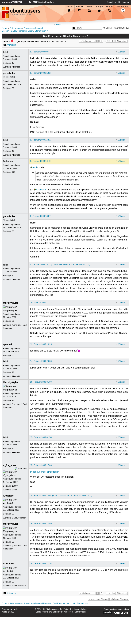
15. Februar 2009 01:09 (41, 382)
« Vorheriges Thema (98, 599)
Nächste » (122, 41)
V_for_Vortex (10, 465)
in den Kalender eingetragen (44, 472)
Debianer (8, 161)
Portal (69, 6)
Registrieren (123, 2)
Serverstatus (80, 612)
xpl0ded (7, 344)
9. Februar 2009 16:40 (40, 161)
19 (108, 41)
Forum (79, 6)
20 (113, 41)
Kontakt (46, 612)
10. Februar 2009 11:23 (40, 302)
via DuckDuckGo (121, 28)
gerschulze (9, 73)
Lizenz (38, 612)
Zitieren (121, 52)
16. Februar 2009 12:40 (41, 523)
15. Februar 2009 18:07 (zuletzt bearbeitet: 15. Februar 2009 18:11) (61, 495)
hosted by (6, 2)
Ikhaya (99, 6)
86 (13, 88)
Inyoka (15, 609)
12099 (15, 486)
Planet (109, 6)
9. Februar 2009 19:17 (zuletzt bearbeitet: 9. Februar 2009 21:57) (60, 264)
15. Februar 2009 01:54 (41, 437)
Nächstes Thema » (119, 599)
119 (13, 172)
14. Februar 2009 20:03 (41, 361)
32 (13, 514)
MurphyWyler (10, 302)
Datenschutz (56, 612)
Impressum (68, 612)
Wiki (89, 6)
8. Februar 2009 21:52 (40, 73)
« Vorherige (85, 41)
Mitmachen (123, 6)
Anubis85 (41, 189)
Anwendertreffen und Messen (37, 603)
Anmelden (111, 2)
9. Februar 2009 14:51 (40, 140)
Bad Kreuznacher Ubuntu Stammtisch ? (29, 31)
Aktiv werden (16, 28)
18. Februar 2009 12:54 (41, 563)
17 (13, 63)
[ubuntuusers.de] (22, 13)
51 (13, 355)
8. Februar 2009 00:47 (40, 52)
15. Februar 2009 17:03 (41, 465)
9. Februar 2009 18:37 (40, 216)
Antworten (11, 45)
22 (13, 321)
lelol (5, 52)
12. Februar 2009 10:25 (41, 344)
